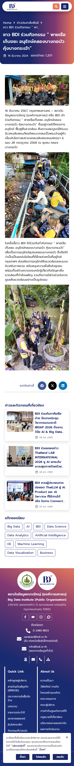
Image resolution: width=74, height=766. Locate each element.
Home (7, 23)
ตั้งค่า (23, 757)
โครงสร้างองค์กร (50, 693)
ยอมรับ (60, 757)
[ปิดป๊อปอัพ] (67, 737)
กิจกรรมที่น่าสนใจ (17, 731)
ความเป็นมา (47, 681)
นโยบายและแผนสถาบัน (53, 723)
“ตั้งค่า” (42, 749)
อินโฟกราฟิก (15, 725)
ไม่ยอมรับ (41, 757)
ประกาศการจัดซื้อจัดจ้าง (19, 698)
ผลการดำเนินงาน (50, 729)
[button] (42, 385)
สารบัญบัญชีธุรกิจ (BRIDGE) (18, 688)
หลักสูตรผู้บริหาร (17, 681)
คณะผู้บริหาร (47, 705)
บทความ (12, 706)
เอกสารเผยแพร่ (16, 719)
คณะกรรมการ (48, 699)
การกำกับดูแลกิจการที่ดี (53, 711)
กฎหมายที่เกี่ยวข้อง (51, 717)
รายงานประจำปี (16, 713)
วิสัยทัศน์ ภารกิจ (49, 687)
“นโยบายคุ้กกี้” (18, 746)
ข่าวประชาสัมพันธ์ (28, 23)
